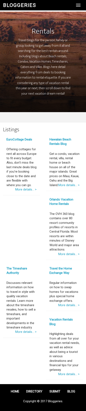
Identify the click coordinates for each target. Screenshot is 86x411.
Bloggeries (19, 5)
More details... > (26, 189)
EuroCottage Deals (19, 139)
